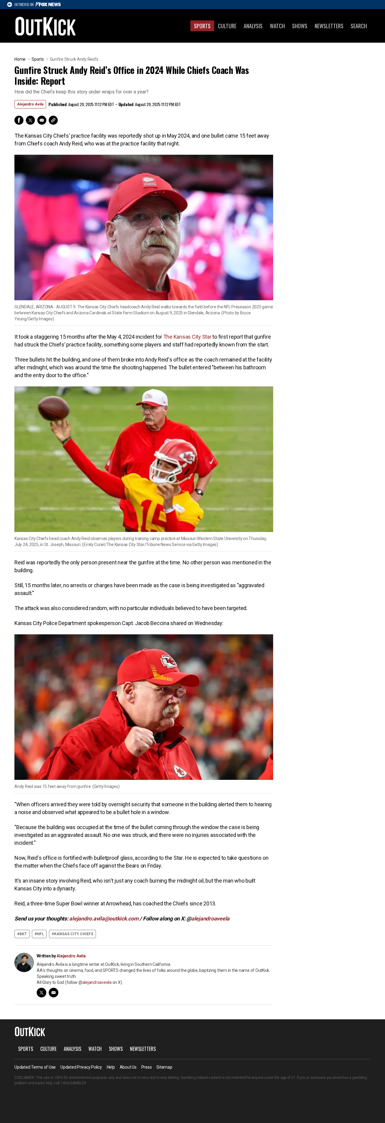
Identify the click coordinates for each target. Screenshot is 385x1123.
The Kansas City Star (187, 337)
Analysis (253, 26)
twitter (41, 992)
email (53, 992)
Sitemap (164, 1067)
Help (111, 1067)
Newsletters (329, 26)
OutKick (45, 25)
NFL (40, 934)
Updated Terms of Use (35, 1067)
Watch (277, 26)
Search (359, 26)
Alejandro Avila (30, 104)
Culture (227, 26)
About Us (128, 1067)
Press (146, 1067)
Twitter (30, 120)
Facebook (18, 120)
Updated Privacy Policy (81, 1067)
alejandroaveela (97, 982)
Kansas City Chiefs (73, 934)
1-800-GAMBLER (73, 1083)
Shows (299, 26)
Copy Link (53, 120)
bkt (23, 934)
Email (41, 120)
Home (20, 59)
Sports (202, 26)
